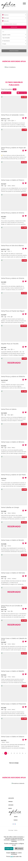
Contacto (15, 819)
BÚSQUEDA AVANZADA (14, 50)
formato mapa (22, 92)
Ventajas (10, 801)
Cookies (15, 830)
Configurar (20, 848)
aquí (11, 856)
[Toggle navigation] (24, 3)
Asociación (11, 798)
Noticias (15, 816)
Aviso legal (10, 830)
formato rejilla (6, 92)
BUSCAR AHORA (14, 27)
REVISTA (10, 808)
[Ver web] (11, 783)
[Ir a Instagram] (14, 824)
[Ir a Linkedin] (15, 824)
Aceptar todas (9, 848)
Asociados (10, 805)
